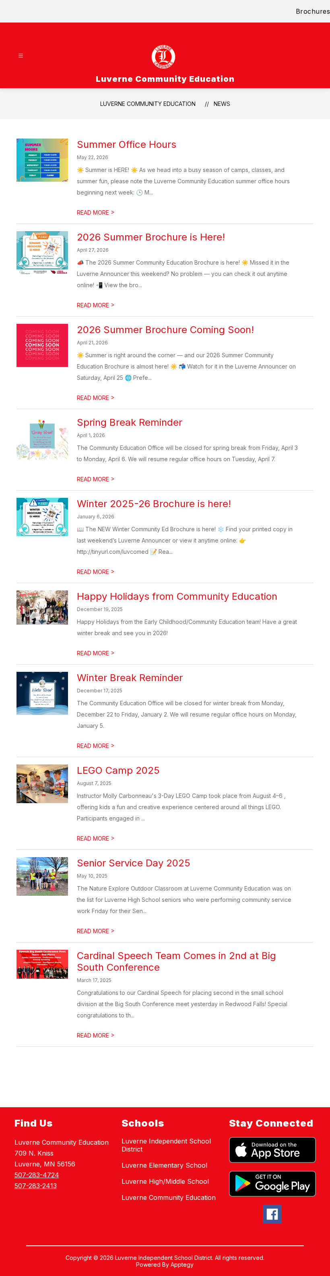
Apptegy (182, 1264)
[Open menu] (20, 55)
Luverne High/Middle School (165, 1181)
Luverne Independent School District (166, 1145)
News (222, 103)
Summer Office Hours (126, 144)
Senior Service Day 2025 (133, 863)
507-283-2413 (35, 1186)
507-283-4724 (36, 1175)
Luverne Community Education (148, 103)
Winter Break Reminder (130, 678)
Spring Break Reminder (129, 422)
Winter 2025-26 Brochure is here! (154, 504)
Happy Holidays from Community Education (177, 596)
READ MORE (96, 212)
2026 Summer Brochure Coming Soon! (165, 330)
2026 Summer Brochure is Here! (151, 237)
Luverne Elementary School (164, 1165)
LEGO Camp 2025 (118, 770)
